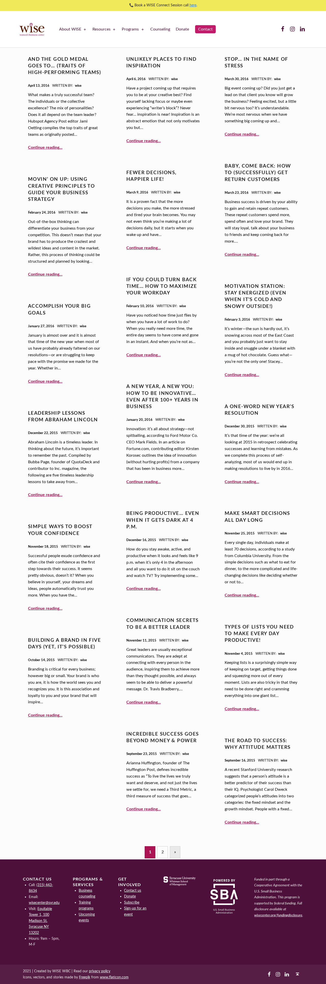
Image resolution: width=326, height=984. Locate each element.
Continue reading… (45, 147)
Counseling (160, 29)
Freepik (84, 977)
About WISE (70, 29)
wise (78, 85)
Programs (130, 29)
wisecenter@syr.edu (44, 903)
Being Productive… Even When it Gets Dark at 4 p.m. (162, 520)
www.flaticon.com (114, 977)
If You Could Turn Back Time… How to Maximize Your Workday (161, 286)
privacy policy (99, 971)
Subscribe (131, 902)
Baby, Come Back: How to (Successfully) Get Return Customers (258, 173)
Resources (101, 29)
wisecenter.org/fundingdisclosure (278, 915)
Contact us (132, 890)
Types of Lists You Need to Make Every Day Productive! (259, 634)
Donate (182, 29)
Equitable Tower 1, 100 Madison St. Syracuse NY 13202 (40, 921)
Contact (205, 29)
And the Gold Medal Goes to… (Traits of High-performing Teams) (64, 66)
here (192, 5)
